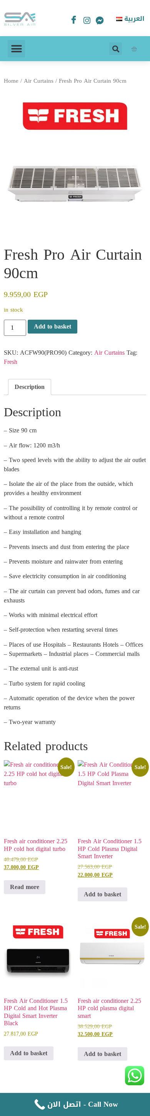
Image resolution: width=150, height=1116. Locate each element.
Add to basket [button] (102, 894)
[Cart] (134, 48)
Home (11, 80)
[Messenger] (100, 22)
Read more (24, 887)
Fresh (10, 362)
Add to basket (52, 326)
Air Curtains (38, 80)
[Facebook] (73, 20)
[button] (16, 48)
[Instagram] (87, 22)
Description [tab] (30, 387)
